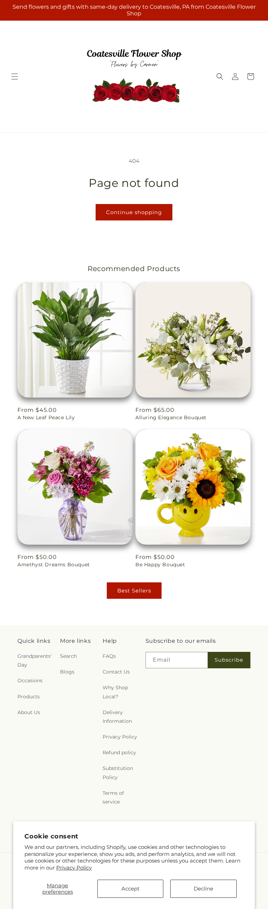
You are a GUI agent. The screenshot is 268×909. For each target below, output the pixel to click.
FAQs (109, 656)
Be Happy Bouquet (160, 564)
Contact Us (116, 672)
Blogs (67, 672)
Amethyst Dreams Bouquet (53, 564)
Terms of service (113, 797)
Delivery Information (117, 716)
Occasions (30, 680)
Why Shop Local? (115, 691)
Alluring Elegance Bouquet (171, 417)
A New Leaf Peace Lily (46, 417)
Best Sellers (134, 590)
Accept (130, 888)
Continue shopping (134, 212)
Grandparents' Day (34, 660)
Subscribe (229, 659)
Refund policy (119, 752)
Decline (203, 888)
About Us (28, 712)
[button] (14, 76)
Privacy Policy (74, 867)
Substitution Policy (118, 772)
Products (28, 696)
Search (68, 656)
